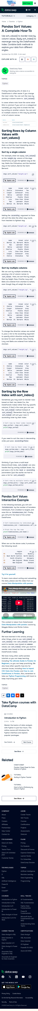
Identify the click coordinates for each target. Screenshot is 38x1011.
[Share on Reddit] (17, 695)
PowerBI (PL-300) (27, 947)
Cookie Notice (16, 993)
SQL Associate (26, 938)
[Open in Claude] (27, 59)
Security (4, 1002)
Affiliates (5, 824)
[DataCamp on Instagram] (30, 977)
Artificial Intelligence (9, 881)
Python (20, 21)
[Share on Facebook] (13, 695)
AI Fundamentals (27, 899)
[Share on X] (22, 695)
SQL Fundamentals (27, 903)
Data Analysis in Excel (9, 914)
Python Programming (17, 676)
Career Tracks (26, 814)
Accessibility (29, 998)
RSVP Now (26, 3)
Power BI (5, 884)
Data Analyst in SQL (9, 934)
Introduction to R (7, 906)
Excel (3, 887)
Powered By (22, 180)
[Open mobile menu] (35, 10)
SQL (3, 878)
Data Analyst (25, 934)
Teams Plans (6, 849)
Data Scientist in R (8, 943)
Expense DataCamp (28, 853)
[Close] (35, 3)
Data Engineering (27, 878)
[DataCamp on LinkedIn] (16, 977)
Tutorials (12, 21)
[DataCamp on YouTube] (23, 977)
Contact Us (6, 834)
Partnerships (6, 828)
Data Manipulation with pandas (20, 583)
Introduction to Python (15, 718)
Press (3, 818)
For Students (25, 846)
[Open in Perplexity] (33, 59)
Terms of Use (13, 1002)
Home (4, 21)
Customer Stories (8, 858)
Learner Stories (26, 856)
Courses (23, 821)
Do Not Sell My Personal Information (12, 998)
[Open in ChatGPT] (21, 59)
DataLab (24, 834)
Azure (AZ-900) (26, 951)
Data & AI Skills (7, 843)
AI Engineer (25, 944)
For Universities (26, 859)
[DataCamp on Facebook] (3, 977)
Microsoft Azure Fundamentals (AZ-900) (27, 918)
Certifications (25, 824)
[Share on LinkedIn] (8, 695)
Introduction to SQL (8, 903)
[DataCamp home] (16, 972)
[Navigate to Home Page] (9, 10)
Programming (25, 881)
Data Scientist (25, 941)
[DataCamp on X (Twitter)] (9, 977)
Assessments (25, 831)
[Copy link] (3, 695)
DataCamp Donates (28, 862)
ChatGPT (5, 891)
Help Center (6, 831)
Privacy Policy (6, 993)
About (4, 814)
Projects (23, 828)
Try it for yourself (8, 574)
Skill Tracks (25, 818)
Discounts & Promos (27, 849)
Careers (4, 821)
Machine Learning (27, 874)
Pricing (4, 846)
